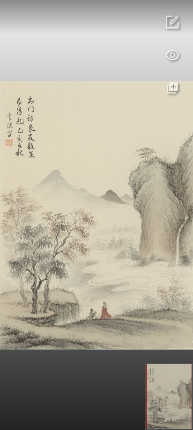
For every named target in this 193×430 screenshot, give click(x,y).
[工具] (172, 55)
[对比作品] (172, 88)
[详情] (172, 22)
